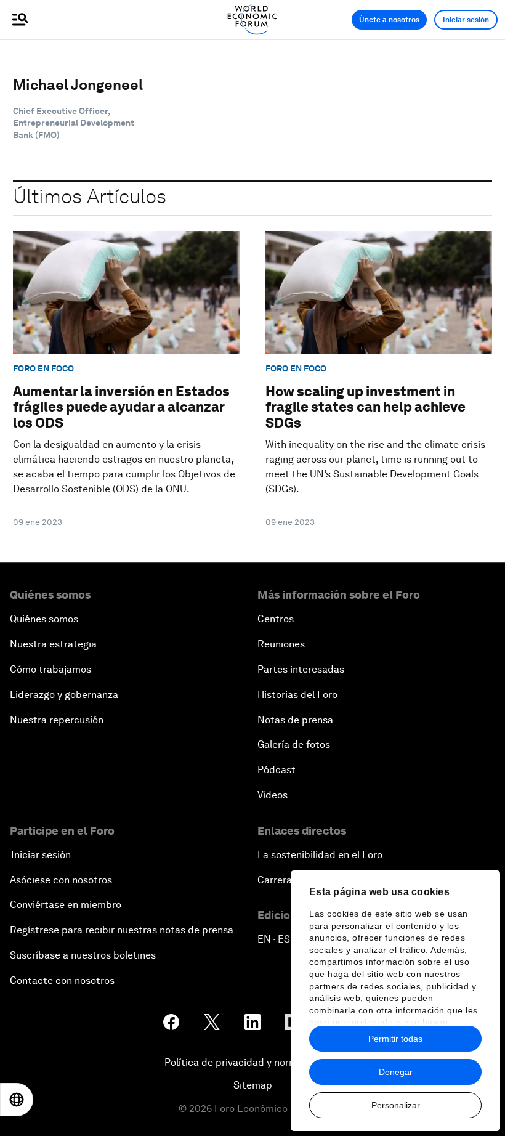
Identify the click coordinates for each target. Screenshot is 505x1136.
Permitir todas (395, 1039)
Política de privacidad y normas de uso (252, 1062)
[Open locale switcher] (17, 1100)
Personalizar (395, 1105)
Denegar (396, 1072)
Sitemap (252, 1085)
